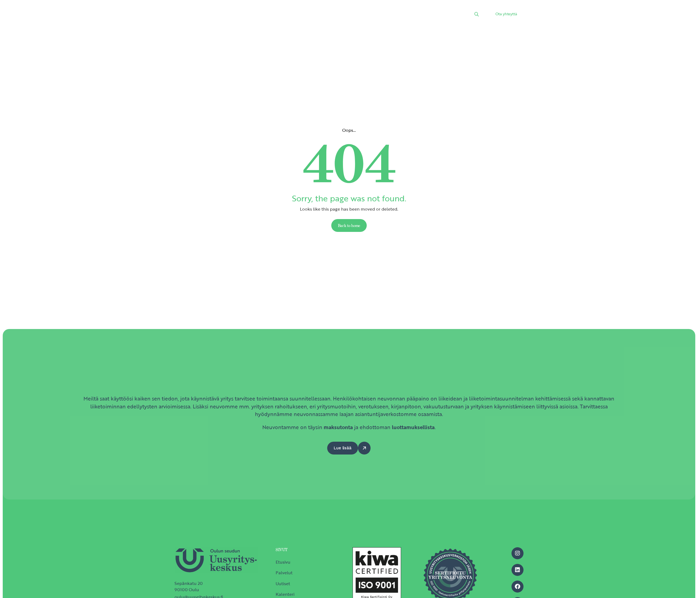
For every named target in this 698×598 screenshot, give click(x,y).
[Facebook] (518, 587)
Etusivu (253, 15)
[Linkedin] (518, 570)
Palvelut (279, 15)
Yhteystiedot (426, 15)
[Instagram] (518, 553)
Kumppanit (364, 15)
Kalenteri (333, 15)
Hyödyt (394, 15)
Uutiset (306, 15)
